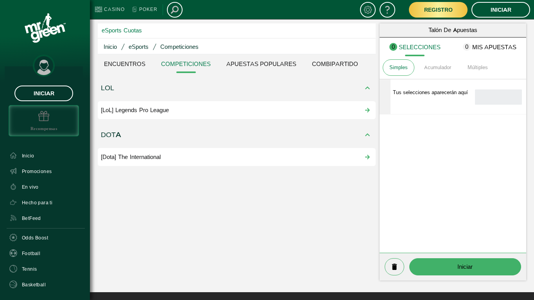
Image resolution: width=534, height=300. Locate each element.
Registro (438, 9)
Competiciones (186, 64)
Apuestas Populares (261, 64)
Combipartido (335, 64)
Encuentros (124, 64)
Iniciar (44, 93)
